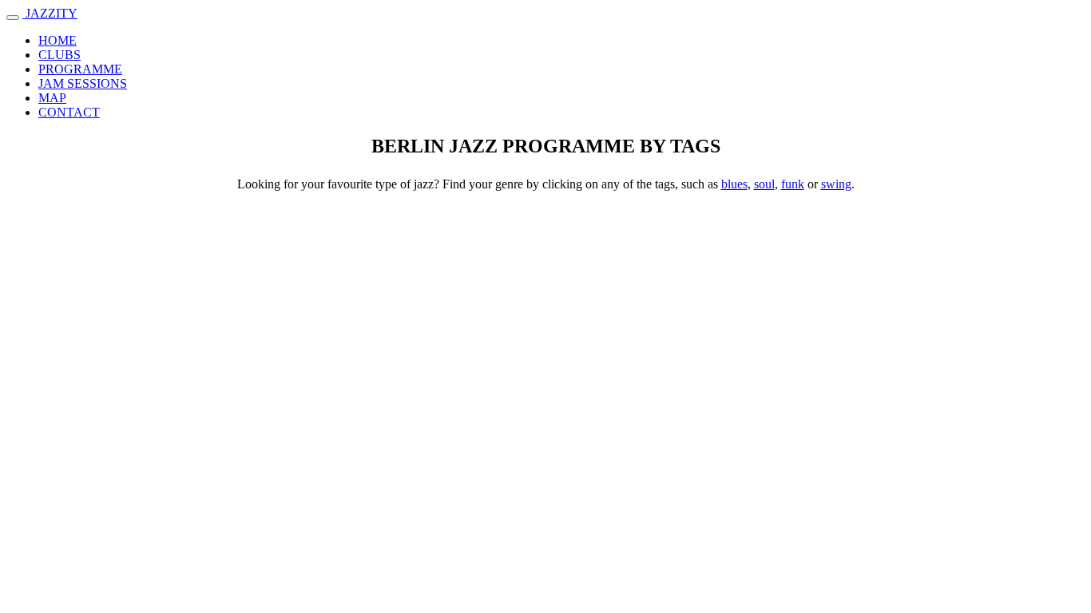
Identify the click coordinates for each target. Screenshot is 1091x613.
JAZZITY (49, 13)
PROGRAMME (80, 69)
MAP (52, 98)
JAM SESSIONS (82, 83)
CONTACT (69, 112)
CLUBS (59, 54)
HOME (57, 40)
